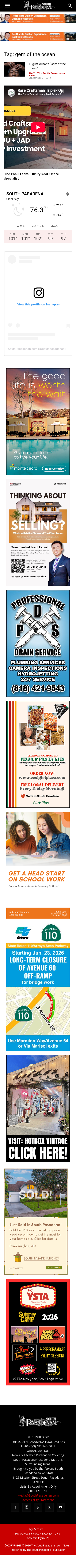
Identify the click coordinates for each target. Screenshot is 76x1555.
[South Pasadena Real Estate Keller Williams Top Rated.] (38, 18)
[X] (49, 1507)
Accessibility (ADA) (38, 1538)
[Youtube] (61, 1507)
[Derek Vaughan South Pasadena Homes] (36, 1274)
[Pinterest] (38, 1507)
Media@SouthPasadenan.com (38, 1495)
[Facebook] (15, 1507)
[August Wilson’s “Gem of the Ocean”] (14, 69)
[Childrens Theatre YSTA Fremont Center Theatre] (38, 1384)
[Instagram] (26, 1507)
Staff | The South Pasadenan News (46, 74)
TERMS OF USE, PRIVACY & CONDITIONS (36, 1533)
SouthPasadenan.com (22, 348)
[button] (7, 6)
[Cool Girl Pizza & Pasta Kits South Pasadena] (38, 806)
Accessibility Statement (38, 1500)
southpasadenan (53, 348)
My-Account (36, 1529)
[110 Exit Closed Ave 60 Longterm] (38, 1050)
